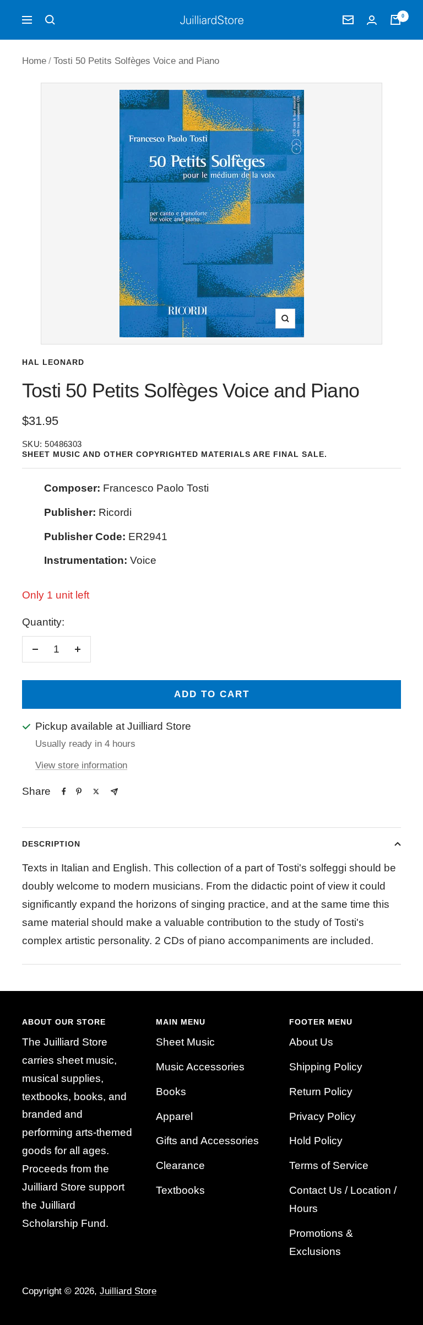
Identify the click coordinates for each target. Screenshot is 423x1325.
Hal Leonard (53, 362)
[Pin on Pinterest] (79, 791)
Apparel (174, 1116)
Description (51, 843)
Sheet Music (185, 1042)
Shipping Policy (325, 1067)
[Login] (372, 20)
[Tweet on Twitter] (96, 791)
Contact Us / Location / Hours (343, 1199)
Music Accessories (200, 1067)
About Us (311, 1042)
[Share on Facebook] (64, 791)
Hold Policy (316, 1140)
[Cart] (395, 20)
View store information (81, 765)
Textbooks (180, 1190)
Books (171, 1091)
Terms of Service (328, 1165)
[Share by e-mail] (114, 791)
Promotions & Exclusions (321, 1242)
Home (34, 61)
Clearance (180, 1165)
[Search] (50, 20)
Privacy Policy (322, 1116)
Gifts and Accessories (207, 1140)
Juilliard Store (128, 1291)
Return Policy (320, 1091)
